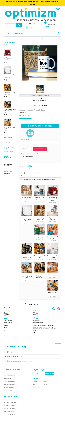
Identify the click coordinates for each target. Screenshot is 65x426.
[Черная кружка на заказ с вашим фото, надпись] (26, 267)
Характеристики (43, 173)
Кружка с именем (31, 38)
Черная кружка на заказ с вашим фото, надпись (27, 276)
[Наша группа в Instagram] (36, 387)
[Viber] (38, 387)
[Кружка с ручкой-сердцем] (26, 190)
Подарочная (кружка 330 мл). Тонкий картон (52, 199)
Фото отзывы (8, 378)
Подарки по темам (21, 38)
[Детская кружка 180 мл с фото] (52, 229)
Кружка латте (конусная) (52, 218)
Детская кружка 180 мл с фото (52, 237)
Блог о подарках (9, 387)
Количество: (24, 148)
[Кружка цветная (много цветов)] (52, 285)
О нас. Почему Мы (9, 390)
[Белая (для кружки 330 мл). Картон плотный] (26, 210)
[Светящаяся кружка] (39, 229)
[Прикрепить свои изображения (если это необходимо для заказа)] (30, 133)
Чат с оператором (40, 27)
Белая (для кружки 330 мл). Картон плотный (27, 219)
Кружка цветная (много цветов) (52, 293)
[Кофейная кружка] (39, 190)
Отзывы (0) (34, 173)
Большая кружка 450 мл (39, 256)
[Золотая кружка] (52, 267)
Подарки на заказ (9, 400)
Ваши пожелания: (25, 139)
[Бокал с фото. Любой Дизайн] (52, 248)
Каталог (13, 38)
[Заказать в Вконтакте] (31, 27)
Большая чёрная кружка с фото (27, 256)
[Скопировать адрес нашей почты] (27, 27)
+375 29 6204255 (46, 383)
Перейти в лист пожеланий (8, 172)
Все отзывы (58, 343)
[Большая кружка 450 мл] (39, 248)
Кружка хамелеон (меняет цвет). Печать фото (39, 276)
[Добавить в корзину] (6, 62)
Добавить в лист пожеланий (30, 153)
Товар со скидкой (9, 414)
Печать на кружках (9, 417)
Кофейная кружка (39, 197)
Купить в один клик (28, 156)
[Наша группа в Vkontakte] (33, 387)
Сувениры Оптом (9, 411)
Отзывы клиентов (9, 375)
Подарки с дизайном (10, 402)
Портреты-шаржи (9, 405)
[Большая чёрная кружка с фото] (26, 248)
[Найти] (19, 25)
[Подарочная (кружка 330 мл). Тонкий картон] (52, 190)
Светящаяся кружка (39, 237)
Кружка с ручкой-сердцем (26, 198)
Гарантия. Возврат (9, 381)
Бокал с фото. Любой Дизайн (52, 256)
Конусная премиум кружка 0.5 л (40, 218)
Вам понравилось (9, 384)
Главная (7, 38)
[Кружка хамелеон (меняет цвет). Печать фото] (39, 267)
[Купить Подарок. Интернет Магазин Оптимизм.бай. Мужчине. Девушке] (32, 14)
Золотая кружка (52, 275)
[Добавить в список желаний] (4, 62)
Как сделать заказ (54, 173)
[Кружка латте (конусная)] (52, 210)
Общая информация (24, 173)
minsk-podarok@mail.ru (42, 384)
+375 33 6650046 (38, 383)
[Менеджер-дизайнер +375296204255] (27, 29)
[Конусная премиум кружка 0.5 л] (39, 210)
